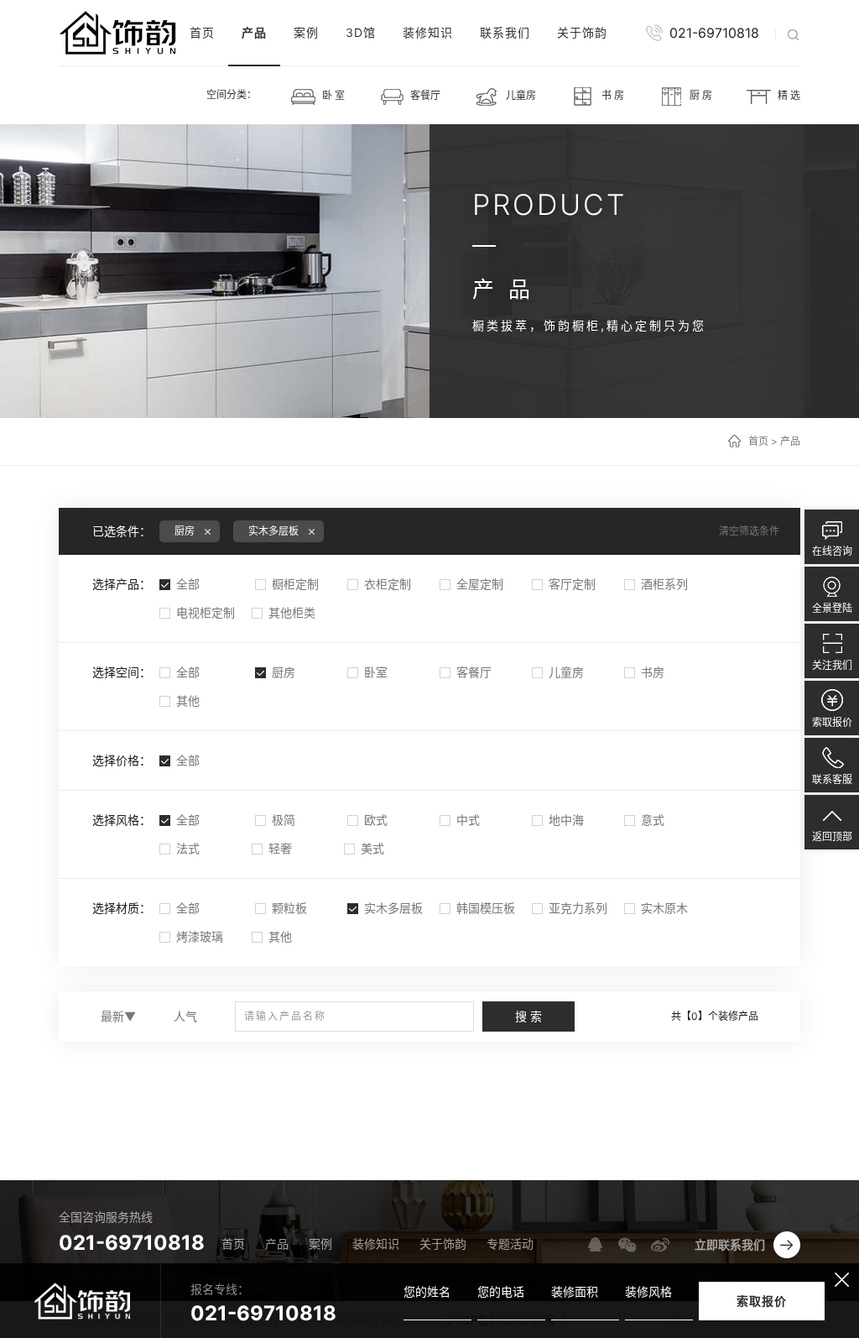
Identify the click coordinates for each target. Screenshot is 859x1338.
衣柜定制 (387, 584)
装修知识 (428, 32)
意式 (652, 820)
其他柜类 (291, 612)
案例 (306, 32)
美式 (372, 848)
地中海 (566, 820)
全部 (188, 584)
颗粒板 (289, 908)
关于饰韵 (582, 32)
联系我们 (505, 32)
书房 (652, 672)
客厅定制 (572, 584)
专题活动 (510, 1243)
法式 (188, 848)
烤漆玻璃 (199, 936)
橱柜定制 (295, 584)
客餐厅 (474, 672)
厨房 (283, 672)
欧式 (376, 820)
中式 (468, 820)
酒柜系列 (664, 584)
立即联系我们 (730, 1244)
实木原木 (664, 908)
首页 (202, 32)
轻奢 (280, 848)
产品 (254, 32)
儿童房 (566, 672)
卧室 (376, 672)
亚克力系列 (578, 908)
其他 (188, 700)
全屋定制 (479, 584)
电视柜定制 (205, 612)
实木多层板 (393, 908)
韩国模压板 (485, 908)
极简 (283, 820)
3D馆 (361, 32)
